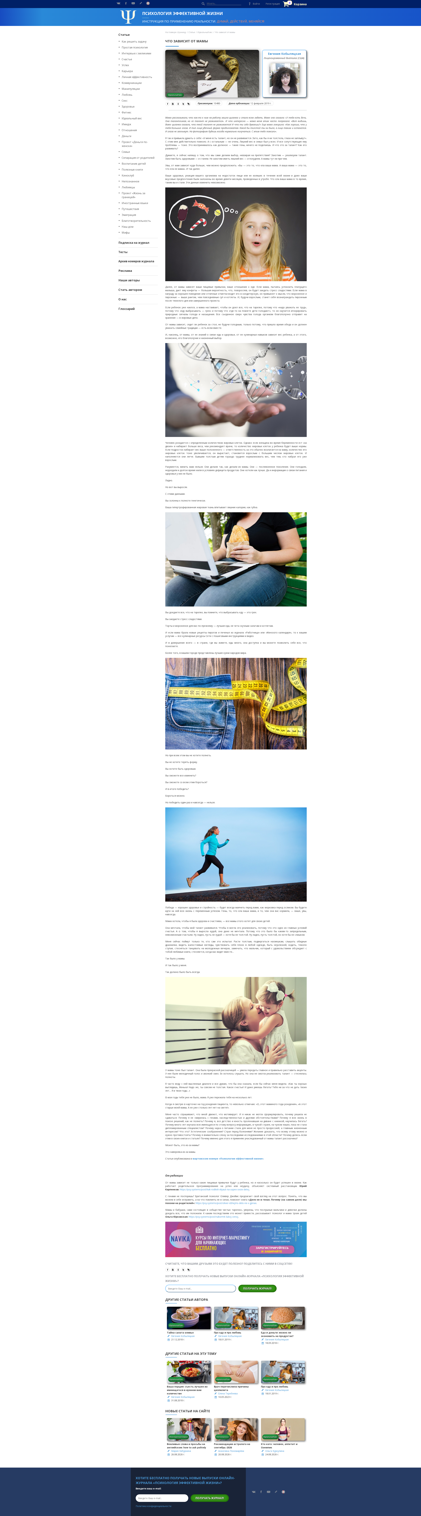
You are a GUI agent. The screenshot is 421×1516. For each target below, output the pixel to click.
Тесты (122, 252)
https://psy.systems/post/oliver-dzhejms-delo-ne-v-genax (226, 1203)
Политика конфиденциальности (153, 1506)
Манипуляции (131, 89)
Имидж (126, 124)
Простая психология (135, 47)
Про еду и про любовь (227, 1332)
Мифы (126, 232)
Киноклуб (128, 175)
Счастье (127, 59)
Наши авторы (129, 280)
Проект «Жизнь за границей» (133, 195)
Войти (256, 3)
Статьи (124, 35)
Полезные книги (132, 169)
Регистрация (273, 3)
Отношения (129, 130)
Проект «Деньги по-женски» (135, 144)
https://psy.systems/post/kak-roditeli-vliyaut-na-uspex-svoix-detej (214, 1189)
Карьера (127, 71)
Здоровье (128, 106)
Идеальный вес (132, 118)
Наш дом (127, 226)
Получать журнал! (257, 1288)
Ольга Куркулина (274, 1450)
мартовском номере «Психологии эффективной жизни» (228, 1158)
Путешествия (130, 209)
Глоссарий (126, 309)
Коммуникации (132, 83)
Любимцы (128, 187)
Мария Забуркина (181, 1450)
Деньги (126, 136)
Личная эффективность (137, 77)
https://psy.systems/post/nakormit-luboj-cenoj (213, 1216)
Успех (125, 65)
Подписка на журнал (133, 243)
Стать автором (130, 290)
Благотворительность (136, 221)
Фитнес (126, 112)
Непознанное (130, 181)
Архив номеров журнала (136, 261)
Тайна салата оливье (180, 1332)
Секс (124, 100)
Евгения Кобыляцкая (284, 54)
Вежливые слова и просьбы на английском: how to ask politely (186, 1445)
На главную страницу (175, 32)
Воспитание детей (134, 163)
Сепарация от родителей (138, 158)
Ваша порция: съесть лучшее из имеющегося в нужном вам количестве (187, 1390)
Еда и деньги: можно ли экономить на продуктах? (277, 1334)
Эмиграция (129, 215)
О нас (122, 299)
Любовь (127, 95)
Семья (126, 152)
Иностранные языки (135, 203)
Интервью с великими (136, 53)
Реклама (125, 271)
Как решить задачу (134, 41)
